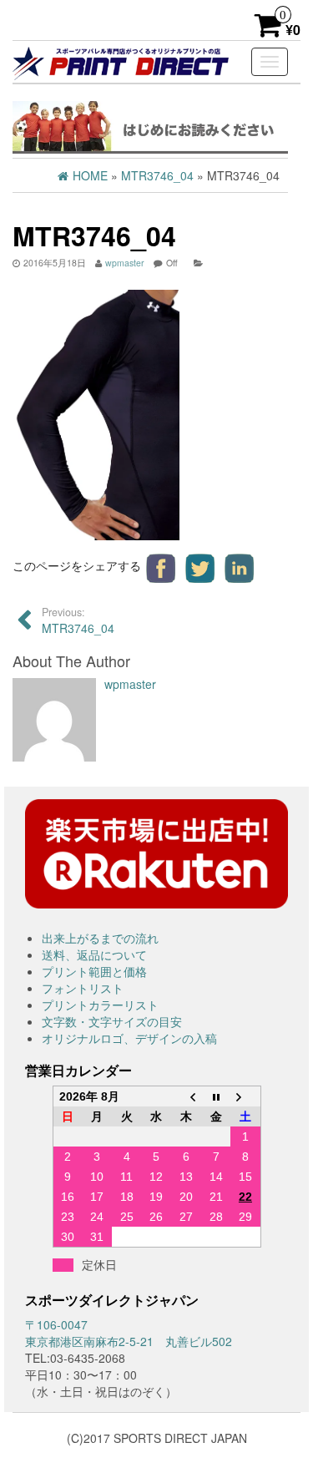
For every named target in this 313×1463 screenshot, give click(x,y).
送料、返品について (94, 954)
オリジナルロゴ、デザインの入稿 (129, 1038)
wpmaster (124, 262)
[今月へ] (216, 1096)
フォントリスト (83, 988)
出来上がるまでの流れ (100, 937)
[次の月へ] (245, 1096)
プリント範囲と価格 (94, 971)
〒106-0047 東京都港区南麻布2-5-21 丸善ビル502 (128, 1332)
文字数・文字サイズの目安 (112, 1021)
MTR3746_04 (78, 620)
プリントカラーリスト (100, 1004)
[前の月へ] (186, 1096)
